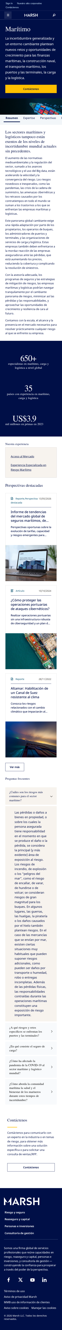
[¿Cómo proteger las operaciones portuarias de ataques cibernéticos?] (31, 651)
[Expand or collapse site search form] (54, 15)
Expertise (29, 118)
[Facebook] (9, 1280)
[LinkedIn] (44, 1280)
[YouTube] (32, 1280)
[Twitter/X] (20, 1280)
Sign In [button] (9, 3)
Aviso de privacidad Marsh (20, 1297)
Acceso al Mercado (22, 456)
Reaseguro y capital (17, 1219)
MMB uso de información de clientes (27, 1302)
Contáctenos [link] (12, 7)
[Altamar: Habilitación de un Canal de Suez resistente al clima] (31, 739)
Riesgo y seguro (15, 1212)
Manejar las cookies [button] (43, 1308)
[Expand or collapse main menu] (8, 15)
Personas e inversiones (19, 1226)
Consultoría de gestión (19, 1233)
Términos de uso (14, 1291)
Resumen (12, 118)
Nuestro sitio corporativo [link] (29, 3)
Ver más (15, 767)
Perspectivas (48, 118)
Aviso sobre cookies (16, 1308)
